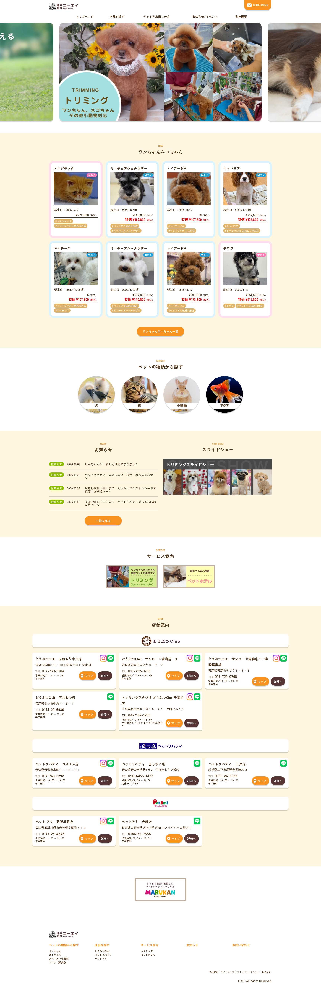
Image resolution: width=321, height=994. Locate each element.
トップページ (85, 16)
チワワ (230, 306)
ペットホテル (148, 955)
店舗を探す (117, 16)
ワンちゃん (55, 951)
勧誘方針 (266, 972)
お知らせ (192, 945)
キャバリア (232, 226)
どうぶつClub (102, 951)
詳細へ (104, 675)
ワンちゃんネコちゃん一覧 (160, 331)
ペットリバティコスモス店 (71, 226)
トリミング (147, 951)
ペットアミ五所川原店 (126, 226)
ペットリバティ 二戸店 (182, 230)
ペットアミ (101, 958)
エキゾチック (64, 221)
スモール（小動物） (60, 958)
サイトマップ (227, 972)
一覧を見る (103, 520)
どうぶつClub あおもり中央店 (242, 230)
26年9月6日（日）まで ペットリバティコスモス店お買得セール (120, 503)
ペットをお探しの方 (156, 16)
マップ (89, 675)
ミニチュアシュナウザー (127, 230)
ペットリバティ (103, 955)
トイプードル (177, 226)
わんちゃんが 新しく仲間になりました (111, 464)
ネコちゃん (55, 955)
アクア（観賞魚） (58, 962)
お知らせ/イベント (205, 16)
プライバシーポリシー (248, 972)
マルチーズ (63, 310)
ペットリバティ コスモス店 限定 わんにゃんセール (120, 476)
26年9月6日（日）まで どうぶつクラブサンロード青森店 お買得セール (120, 489)
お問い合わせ (260, 5)
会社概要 (241, 16)
